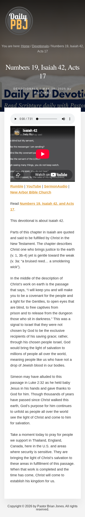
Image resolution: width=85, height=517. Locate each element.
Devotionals (26, 88)
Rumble (16, 186)
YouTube (33, 186)
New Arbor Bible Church (30, 192)
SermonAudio (55, 186)
